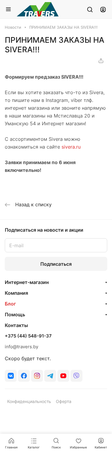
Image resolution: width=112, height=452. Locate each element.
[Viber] (76, 376)
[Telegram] (50, 376)
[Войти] (103, 9)
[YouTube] (63, 376)
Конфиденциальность (29, 401)
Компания (16, 293)
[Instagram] (37, 376)
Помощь (15, 314)
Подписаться (56, 264)
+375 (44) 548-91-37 (28, 336)
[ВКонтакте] (11, 376)
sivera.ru (71, 147)
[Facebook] (24, 376)
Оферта (63, 401)
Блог (10, 304)
